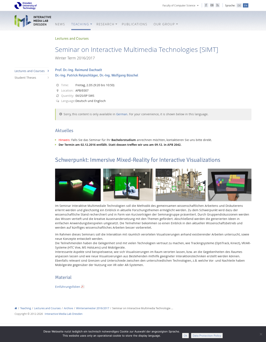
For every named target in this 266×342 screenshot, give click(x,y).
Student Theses (25, 78)
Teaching (25, 308)
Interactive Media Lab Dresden (33, 21)
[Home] (16, 308)
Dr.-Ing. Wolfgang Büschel (119, 75)
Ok (185, 335)
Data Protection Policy (207, 335)
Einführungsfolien (67, 287)
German (121, 114)
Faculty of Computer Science (179, 5)
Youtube (212, 5)
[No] (261, 334)
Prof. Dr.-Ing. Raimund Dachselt (78, 70)
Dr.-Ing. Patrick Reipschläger (76, 75)
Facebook (206, 5)
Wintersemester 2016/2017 (92, 308)
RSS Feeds (218, 5)
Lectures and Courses (30, 71)
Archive (68, 308)
